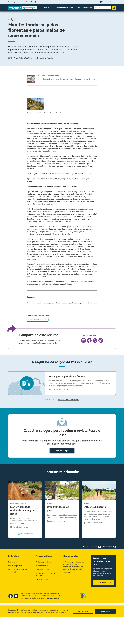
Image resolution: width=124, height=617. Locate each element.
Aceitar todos (105, 611)
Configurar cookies (83, 611)
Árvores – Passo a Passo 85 (68, 399)
